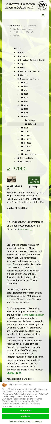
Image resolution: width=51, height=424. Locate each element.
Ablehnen (25, 416)
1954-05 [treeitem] (32, 124)
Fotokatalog (25, 229)
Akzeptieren (25, 410)
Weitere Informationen (19, 421)
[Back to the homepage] (25, 5)
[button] (43, 15)
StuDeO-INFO (14, 373)
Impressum (37, 421)
